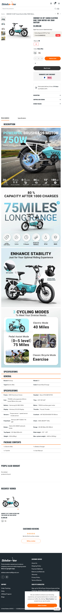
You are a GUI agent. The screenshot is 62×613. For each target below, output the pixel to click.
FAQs (3, 591)
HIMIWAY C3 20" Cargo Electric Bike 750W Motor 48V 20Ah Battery (10, 514)
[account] (51, 3)
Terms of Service (37, 580)
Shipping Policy (36, 566)
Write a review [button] (31, 541)
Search (58, 9)
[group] (18, 29)
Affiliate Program (6, 594)
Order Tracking (5, 588)
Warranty (34, 574)
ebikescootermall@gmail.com (10, 572)
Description (5, 118)
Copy (58, 35)
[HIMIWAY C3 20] (10, 501)
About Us (34, 563)
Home (3, 14)
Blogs (3, 597)
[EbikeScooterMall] (9, 3)
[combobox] (28, 8)
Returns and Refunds (38, 571)
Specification (22, 118)
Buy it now (47, 68)
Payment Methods (37, 569)
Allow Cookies (42, 605)
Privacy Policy (36, 577)
